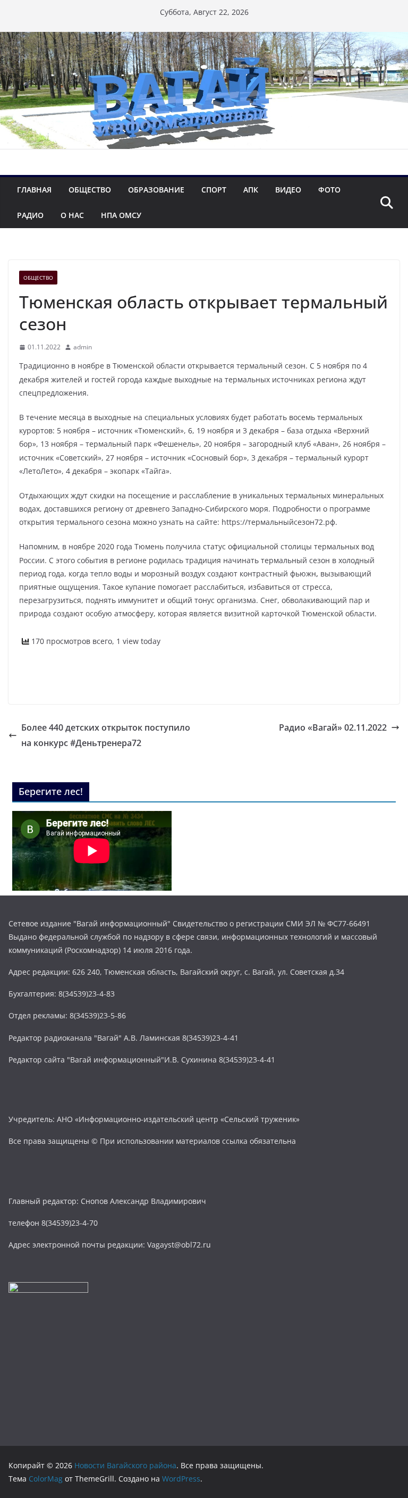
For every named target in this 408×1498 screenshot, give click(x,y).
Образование (156, 190)
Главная (34, 190)
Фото (329, 190)
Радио (30, 215)
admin (82, 347)
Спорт (213, 190)
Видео (288, 190)
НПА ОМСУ (121, 215)
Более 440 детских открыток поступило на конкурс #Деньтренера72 (105, 735)
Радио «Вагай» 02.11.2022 (333, 727)
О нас (72, 215)
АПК (250, 190)
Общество (90, 190)
